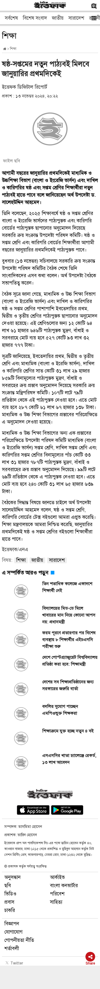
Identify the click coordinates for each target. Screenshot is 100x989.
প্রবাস (9, 902)
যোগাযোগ (13, 932)
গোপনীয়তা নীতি (19, 940)
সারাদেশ (76, 18)
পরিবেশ (57, 894)
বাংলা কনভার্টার (64, 886)
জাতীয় (58, 18)
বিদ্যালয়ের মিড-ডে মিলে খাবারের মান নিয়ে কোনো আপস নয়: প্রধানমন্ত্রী (68, 615)
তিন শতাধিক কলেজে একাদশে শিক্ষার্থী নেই (67, 587)
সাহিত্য (56, 902)
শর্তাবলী (11, 949)
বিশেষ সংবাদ (35, 18)
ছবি (7, 886)
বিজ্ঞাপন (11, 924)
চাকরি (9, 910)
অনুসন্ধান (12, 877)
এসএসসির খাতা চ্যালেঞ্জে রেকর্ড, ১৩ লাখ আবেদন (69, 759)
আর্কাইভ (57, 877)
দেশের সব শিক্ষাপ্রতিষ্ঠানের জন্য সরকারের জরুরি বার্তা (68, 685)
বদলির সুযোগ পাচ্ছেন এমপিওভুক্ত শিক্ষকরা (60, 710)
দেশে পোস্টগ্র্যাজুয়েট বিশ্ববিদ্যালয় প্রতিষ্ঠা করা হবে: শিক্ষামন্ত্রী (70, 661)
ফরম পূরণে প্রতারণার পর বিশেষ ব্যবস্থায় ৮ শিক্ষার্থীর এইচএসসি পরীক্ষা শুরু (69, 639)
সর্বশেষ (11, 18)
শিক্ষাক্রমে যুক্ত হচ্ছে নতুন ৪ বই (68, 731)
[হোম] (5, 49)
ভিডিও (10, 894)
